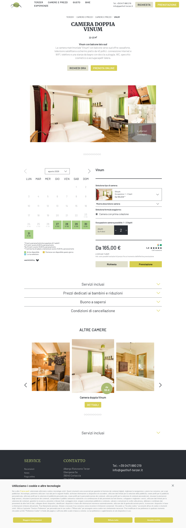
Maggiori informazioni (32, 520)
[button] (173, 485)
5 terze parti (24, 491)
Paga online (29, 476)
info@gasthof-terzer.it (123, 6)
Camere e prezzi (58, 2)
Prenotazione (167, 4)
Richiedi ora (78, 68)
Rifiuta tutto (113, 520)
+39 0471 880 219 (124, 3)
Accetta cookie (153, 520)
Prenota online (104, 68)
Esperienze (41, 5)
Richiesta (144, 4)
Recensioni (29, 469)
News (26, 472)
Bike (88, 2)
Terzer (38, 2)
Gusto (76, 2)
